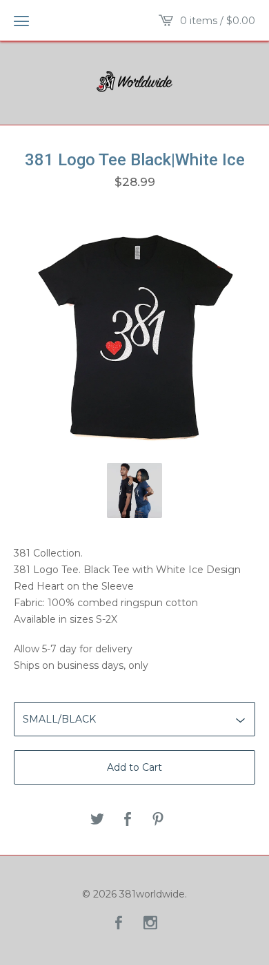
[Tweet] (97, 820)
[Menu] (21, 20)
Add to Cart (134, 767)
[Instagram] (150, 923)
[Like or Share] (127, 820)
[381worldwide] (134, 81)
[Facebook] (119, 923)
